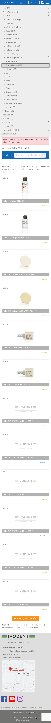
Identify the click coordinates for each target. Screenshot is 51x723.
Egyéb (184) (6, 123)
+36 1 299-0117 (11, 3)
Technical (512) (11, 35)
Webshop (6, 148)
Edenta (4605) (11, 69)
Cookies (41, 707)
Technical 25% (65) (13, 39)
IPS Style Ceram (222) (14, 104)
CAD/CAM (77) (7, 119)
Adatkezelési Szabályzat (29, 707)
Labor (14, 148)
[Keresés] (43, 155)
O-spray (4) (10, 85)
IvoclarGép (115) (7, 115)
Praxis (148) (5, 8)
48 (13, 169)
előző (25, 167)
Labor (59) (5, 16)
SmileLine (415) (7, 126)
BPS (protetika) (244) (9, 12)
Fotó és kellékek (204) (10, 130)
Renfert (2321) (11, 92)
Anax (8, 81)
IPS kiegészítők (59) (13, 42)
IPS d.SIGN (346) (12, 54)
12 (13, 167)
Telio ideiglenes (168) (14, 65)
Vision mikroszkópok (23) (16, 20)
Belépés (34, 3)
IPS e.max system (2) (14, 58)
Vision (8, 88)
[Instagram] (20, 698)
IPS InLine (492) (12, 61)
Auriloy (8, 73)
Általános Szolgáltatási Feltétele (10, 707)
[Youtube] (12, 698)
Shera (8, 77)
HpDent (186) (11, 31)
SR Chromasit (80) (13, 46)
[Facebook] (4, 698)
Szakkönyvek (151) (8, 134)
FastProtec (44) (11, 100)
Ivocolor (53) (11, 107)
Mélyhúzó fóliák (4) (13, 27)
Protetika (9, 23)
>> (38, 169)
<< (21, 167)
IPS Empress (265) (13, 50)
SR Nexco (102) (11, 96)
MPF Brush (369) (7, 111)
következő (31, 169)
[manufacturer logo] (44, 179)
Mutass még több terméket (25, 618)
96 (13, 172)
